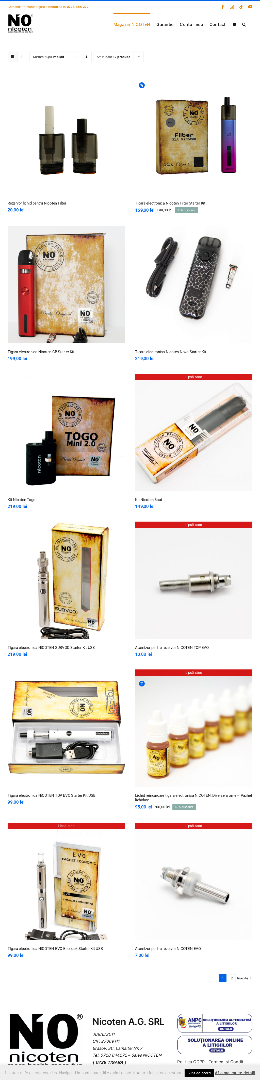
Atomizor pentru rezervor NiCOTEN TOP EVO (172, 647)
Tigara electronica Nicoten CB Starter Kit (41, 352)
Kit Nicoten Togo (21, 499)
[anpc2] (214, 1037)
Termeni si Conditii (227, 1061)
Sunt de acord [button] (199, 1073)
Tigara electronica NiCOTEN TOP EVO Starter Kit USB (51, 795)
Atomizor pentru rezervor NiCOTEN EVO (168, 948)
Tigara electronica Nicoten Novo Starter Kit (170, 352)
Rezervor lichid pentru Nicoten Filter (37, 203)
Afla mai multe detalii (235, 1072)
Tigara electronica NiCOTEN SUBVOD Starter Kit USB (51, 647)
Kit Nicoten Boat (148, 499)
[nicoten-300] (45, 1015)
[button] (244, 24)
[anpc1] (214, 1015)
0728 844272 (113, 1055)
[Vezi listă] (23, 57)
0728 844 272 (78, 7)
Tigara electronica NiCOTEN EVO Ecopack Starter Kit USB (55, 948)
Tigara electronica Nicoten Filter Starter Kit (170, 203)
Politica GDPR (191, 1061)
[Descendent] (87, 57)
